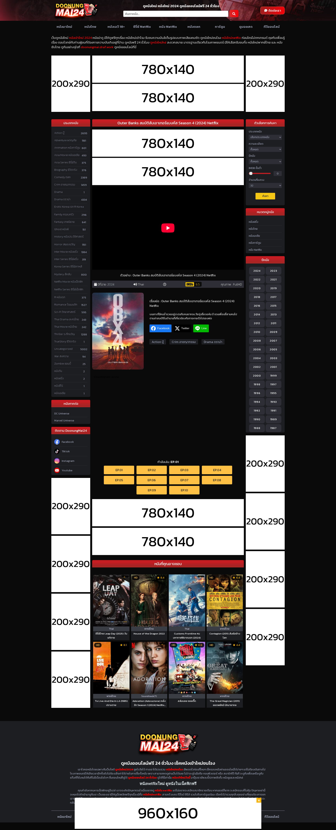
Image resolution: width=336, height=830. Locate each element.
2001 (273, 367)
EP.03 (184, 470)
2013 (273, 314)
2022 (257, 280)
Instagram (68, 461)
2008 (257, 341)
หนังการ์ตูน (255, 243)
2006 (257, 349)
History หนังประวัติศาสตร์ (69, 237)
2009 (273, 332)
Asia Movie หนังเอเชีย (67, 155)
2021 (273, 280)
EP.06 (152, 480)
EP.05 (119, 480)
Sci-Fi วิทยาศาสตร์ (64, 312)
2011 (273, 323)
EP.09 (152, 490)
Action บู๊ (59, 133)
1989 (273, 419)
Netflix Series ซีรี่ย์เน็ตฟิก (68, 289)
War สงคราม (61, 356)
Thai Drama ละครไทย (66, 319)
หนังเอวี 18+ (116, 26)
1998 (257, 384)
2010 (257, 332)
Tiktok (66, 451)
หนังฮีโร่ (58, 386)
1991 (273, 411)
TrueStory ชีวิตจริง (65, 341)
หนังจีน (58, 371)
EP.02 (152, 470)
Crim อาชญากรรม (64, 185)
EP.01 (119, 470)
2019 (273, 288)
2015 (273, 306)
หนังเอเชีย (59, 393)
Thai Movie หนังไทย (65, 327)
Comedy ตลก (62, 177)
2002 (257, 367)
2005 (273, 349)
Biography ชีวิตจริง (65, 170)
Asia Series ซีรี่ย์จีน (65, 162)
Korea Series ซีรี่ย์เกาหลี (68, 266)
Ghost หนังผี (61, 229)
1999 (273, 376)
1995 (273, 393)
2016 (257, 306)
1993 (273, 402)
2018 (257, 297)
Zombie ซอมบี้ (62, 364)
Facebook (68, 442)
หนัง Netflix (168, 26)
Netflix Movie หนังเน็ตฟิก (68, 282)
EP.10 (184, 490)
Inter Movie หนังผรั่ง (66, 252)
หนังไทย (90, 26)
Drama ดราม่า (62, 199)
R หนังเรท (59, 297)
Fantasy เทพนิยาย (64, 222)
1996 (257, 393)
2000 (257, 376)
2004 (257, 358)
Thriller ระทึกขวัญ (64, 334)
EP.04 (217, 470)
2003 (273, 358)
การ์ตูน (220, 26)
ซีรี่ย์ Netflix (142, 26)
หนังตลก (193, 26)
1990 (257, 419)
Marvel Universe (64, 420)
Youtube (67, 470)
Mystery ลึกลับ (62, 274)
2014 (257, 314)
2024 (110, 284)
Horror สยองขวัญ (64, 244)
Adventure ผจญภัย (65, 140)
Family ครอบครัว (64, 214)
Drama (58, 192)
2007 (273, 341)
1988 (257, 428)
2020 (257, 288)
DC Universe (61, 414)
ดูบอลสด (246, 26)
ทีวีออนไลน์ (272, 26)
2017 (273, 297)
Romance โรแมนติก (65, 305)
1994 (257, 402)
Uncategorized (63, 349)
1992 (257, 411)
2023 (273, 271)
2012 (257, 323)
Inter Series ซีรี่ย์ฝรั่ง (66, 259)
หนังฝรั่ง (59, 378)
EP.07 (184, 480)
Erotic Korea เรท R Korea (69, 207)
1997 (273, 384)
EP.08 (217, 480)
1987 (273, 428)
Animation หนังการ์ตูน (67, 148)
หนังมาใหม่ (64, 26)
